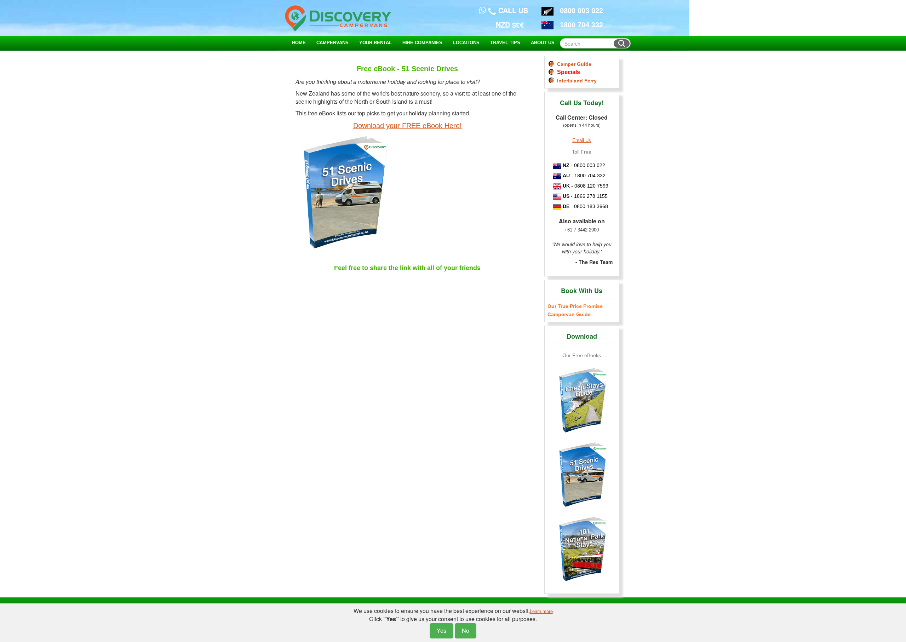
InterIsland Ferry (575, 81)
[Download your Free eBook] (408, 196)
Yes (441, 630)
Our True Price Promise (575, 306)
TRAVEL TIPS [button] (505, 42)
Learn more (541, 611)
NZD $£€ (510, 24)
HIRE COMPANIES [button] (422, 42)
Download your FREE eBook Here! (407, 126)
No (465, 630)
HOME (299, 42)
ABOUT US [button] (543, 42)
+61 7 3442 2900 (581, 230)
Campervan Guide (569, 314)
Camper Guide (572, 64)
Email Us (581, 140)
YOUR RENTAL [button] (375, 42)
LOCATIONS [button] (466, 42)
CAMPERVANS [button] (332, 42)
